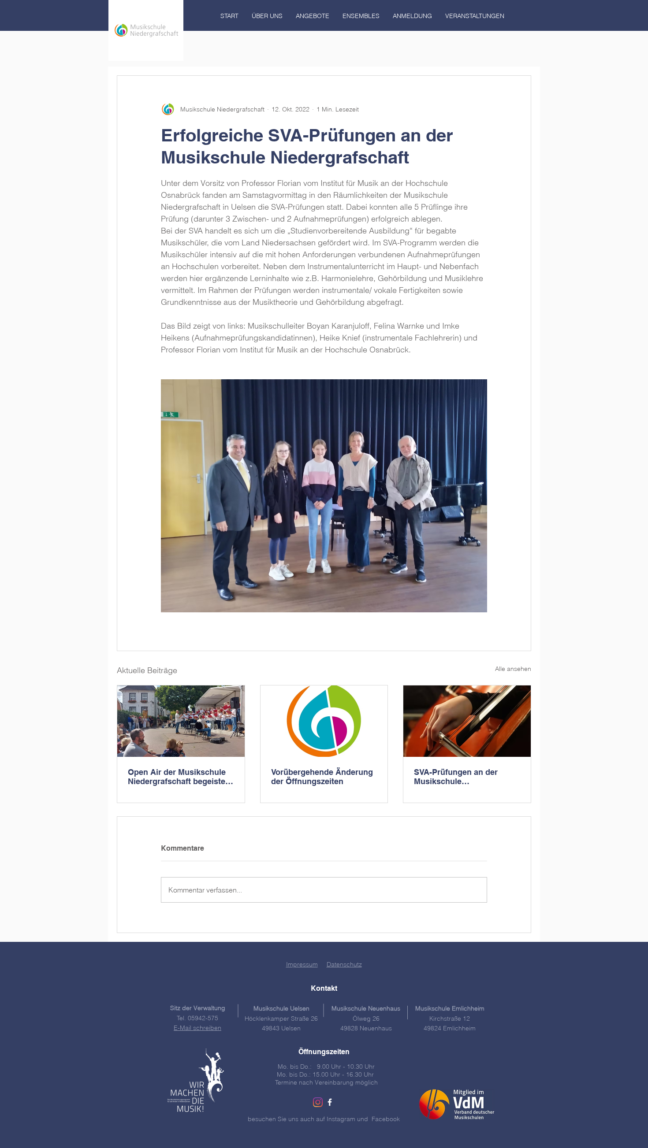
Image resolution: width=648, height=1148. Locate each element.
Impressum (302, 964)
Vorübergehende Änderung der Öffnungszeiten (322, 776)
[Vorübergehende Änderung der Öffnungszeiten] (324, 721)
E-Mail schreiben (197, 1028)
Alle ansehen (513, 669)
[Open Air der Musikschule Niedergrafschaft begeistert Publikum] (181, 721)
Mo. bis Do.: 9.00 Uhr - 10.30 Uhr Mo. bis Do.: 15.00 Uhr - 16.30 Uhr (326, 1070)
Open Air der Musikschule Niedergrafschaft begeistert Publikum (179, 776)
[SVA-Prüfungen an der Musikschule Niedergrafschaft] (467, 721)
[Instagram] (318, 1102)
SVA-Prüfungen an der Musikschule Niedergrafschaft (456, 776)
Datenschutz (344, 964)
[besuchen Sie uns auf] (330, 1102)
